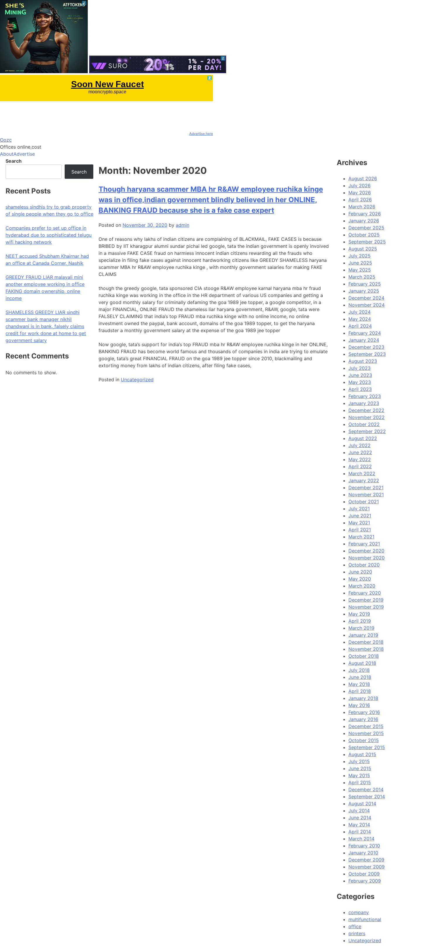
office (354, 926)
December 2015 (365, 726)
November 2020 (366, 558)
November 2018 (366, 649)
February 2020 (364, 593)
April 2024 (360, 326)
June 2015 (359, 768)
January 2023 (363, 403)
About (6, 154)
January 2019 (363, 635)
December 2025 (366, 228)
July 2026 (359, 185)
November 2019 (366, 607)
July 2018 (359, 670)
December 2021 (365, 487)
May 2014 (359, 825)
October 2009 (364, 874)
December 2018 (365, 642)
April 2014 (359, 832)
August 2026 (362, 178)
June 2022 (360, 452)
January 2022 (363, 480)
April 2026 (360, 199)
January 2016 (363, 719)
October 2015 (363, 740)
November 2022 (366, 417)
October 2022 (364, 424)
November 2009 (366, 867)
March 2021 (361, 537)
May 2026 (359, 192)
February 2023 (364, 396)
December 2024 (366, 298)
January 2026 (363, 221)
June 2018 (359, 677)
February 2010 (364, 846)
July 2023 (359, 368)
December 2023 (366, 347)
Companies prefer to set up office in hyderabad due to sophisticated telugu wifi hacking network (49, 235)
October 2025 (364, 235)
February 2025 (364, 284)
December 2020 (366, 551)
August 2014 (362, 803)
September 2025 (367, 242)
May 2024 (359, 319)
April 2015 (359, 782)
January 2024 (363, 340)
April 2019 (359, 621)
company (358, 912)
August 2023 (362, 361)
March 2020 (361, 586)
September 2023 (367, 354)
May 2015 (359, 775)
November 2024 (366, 305)
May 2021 (359, 523)
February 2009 (364, 881)
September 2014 (366, 796)
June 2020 (360, 572)
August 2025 (362, 249)
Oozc (6, 140)
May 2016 (359, 705)
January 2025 (363, 291)
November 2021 (366, 494)
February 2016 (364, 712)
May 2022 (359, 459)
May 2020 (359, 579)
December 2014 (365, 789)
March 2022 (361, 473)
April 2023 (360, 389)
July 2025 (359, 256)
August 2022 (362, 438)
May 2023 (359, 382)
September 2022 (367, 431)
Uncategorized (137, 379)
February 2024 (364, 333)
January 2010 (363, 853)
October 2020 (364, 565)
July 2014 (359, 810)
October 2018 (363, 656)
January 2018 (363, 698)
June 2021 (359, 516)
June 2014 (359, 817)
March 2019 (361, 628)
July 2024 (359, 312)
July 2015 (359, 761)
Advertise (24, 154)
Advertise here (201, 133)
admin (182, 225)
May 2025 (359, 270)
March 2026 (361, 207)
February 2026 (364, 214)
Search (14, 161)
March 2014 (361, 839)
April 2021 (359, 530)
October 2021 (363, 501)
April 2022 (360, 466)
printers (356, 933)
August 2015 (362, 754)
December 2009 (366, 860)
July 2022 (359, 445)
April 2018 (359, 691)
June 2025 (360, 263)
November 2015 (366, 733)
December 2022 (366, 410)
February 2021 (364, 544)
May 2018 (359, 684)
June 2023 (360, 375)
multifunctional (364, 919)
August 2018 (362, 663)
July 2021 (359, 508)
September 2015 (366, 747)
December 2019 (365, 600)
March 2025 (361, 277)
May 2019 (359, 614)
